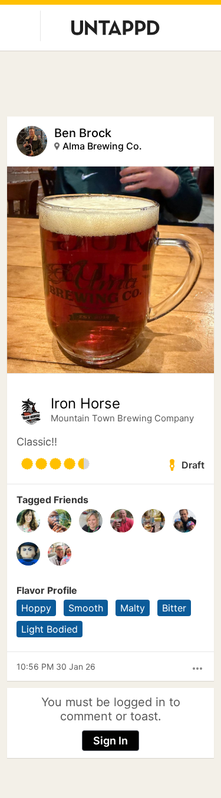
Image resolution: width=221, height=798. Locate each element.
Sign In (110, 740)
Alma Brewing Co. (102, 146)
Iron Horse (85, 404)
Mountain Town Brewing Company (122, 418)
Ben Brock (82, 133)
